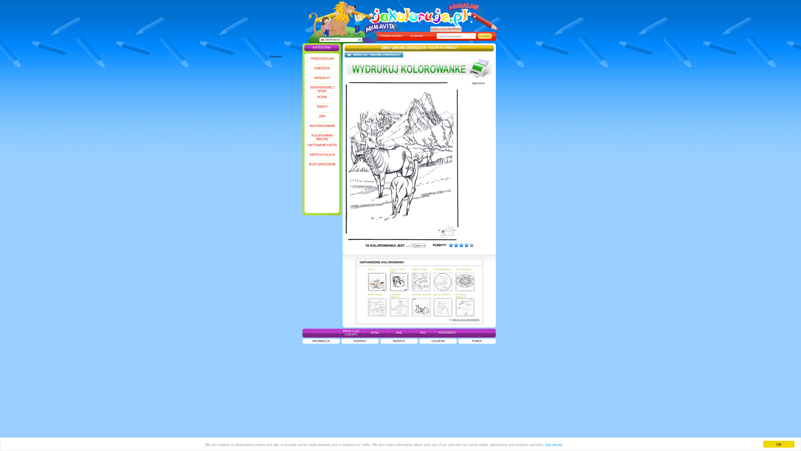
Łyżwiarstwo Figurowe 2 (395, 295)
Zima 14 (371, 269)
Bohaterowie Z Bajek (322, 89)
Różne (322, 97)
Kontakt (360, 341)
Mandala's (322, 78)
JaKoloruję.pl (420, 15)
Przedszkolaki (322, 58)
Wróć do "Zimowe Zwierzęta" (377, 54)
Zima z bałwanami (463, 269)
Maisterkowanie (322, 126)
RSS (423, 332)
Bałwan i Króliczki (442, 294)
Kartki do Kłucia (322, 154)
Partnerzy (447, 332)
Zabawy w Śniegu (419, 269)
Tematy (322, 106)
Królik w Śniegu (375, 294)
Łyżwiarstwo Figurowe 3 (461, 295)
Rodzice (399, 341)
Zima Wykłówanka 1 (442, 269)
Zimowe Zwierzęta (409, 47)
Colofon (438, 341)
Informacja (321, 341)
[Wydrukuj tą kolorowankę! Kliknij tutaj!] (419, 81)
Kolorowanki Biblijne (322, 137)
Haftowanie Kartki (322, 145)
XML (399, 332)
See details (554, 444)
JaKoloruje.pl (332, 39)
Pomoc (477, 341)
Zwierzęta (322, 68)
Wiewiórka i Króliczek (421, 294)
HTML (375, 332)
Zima (322, 116)
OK (778, 444)
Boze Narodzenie (322, 164)
